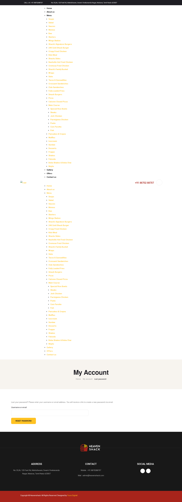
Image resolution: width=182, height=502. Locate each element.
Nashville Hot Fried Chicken (61, 62)
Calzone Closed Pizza (58, 102)
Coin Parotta (55, 127)
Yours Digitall (72, 495)
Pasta (52, 123)
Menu (49, 15)
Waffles (52, 137)
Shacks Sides (54, 58)
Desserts (52, 148)
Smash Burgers (55, 94)
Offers (49, 173)
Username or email (19, 407)
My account (87, 379)
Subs (51, 76)
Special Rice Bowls (58, 109)
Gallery (50, 170)
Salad (51, 23)
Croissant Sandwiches (58, 84)
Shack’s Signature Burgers (60, 44)
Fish (52, 130)
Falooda (52, 159)
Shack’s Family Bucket (58, 69)
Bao (50, 33)
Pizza (51, 98)
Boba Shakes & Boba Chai (60, 163)
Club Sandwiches (56, 87)
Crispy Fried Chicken (58, 51)
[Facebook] (155, 2)
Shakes (52, 155)
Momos (52, 30)
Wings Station (55, 41)
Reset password (23, 421)
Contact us (51, 177)
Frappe (52, 152)
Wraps (51, 73)
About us (50, 12)
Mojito (51, 166)
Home (49, 8)
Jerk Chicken (56, 116)
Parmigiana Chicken (59, 120)
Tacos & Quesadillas (57, 80)
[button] (82, 182)
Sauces (52, 26)
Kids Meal (53, 55)
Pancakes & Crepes (57, 134)
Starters (52, 37)
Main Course (54, 105)
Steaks (53, 112)
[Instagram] (160, 2)
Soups (51, 19)
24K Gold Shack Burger (59, 48)
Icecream (53, 141)
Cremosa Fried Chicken (59, 66)
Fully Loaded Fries (56, 91)
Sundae (52, 145)
